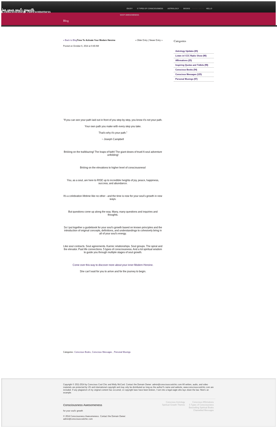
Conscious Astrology (175, 402)
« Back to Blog (70, 40)
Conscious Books (82, 352)
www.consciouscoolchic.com (196, 387)
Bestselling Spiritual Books (201, 407)
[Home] (121, 9)
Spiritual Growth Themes (173, 405)
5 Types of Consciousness (201, 405)
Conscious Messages (102, 352)
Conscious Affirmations (203, 402)
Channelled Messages (203, 410)
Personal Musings (122, 352)
